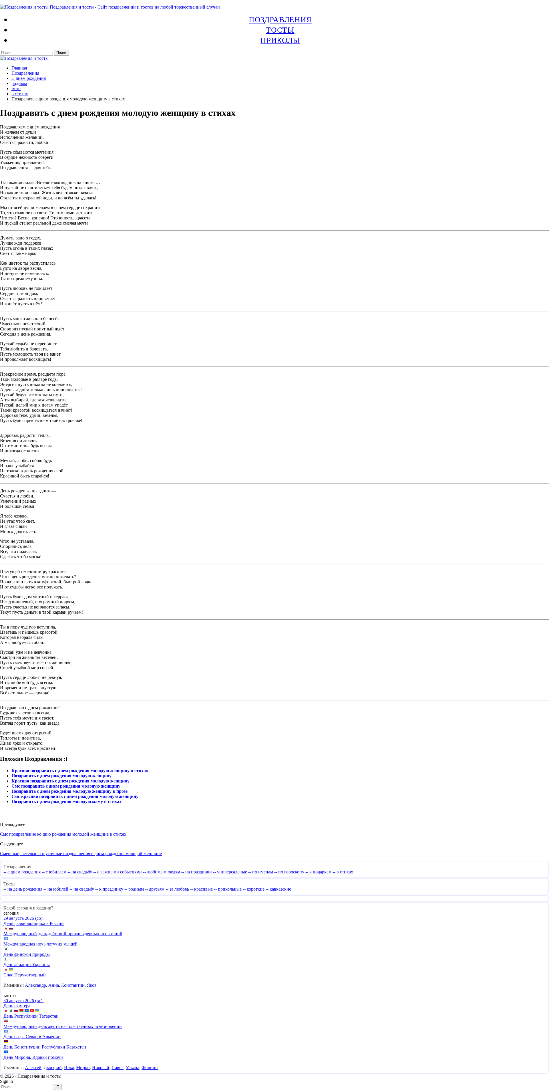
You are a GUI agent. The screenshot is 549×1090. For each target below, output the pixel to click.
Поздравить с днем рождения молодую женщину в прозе (69, 791)
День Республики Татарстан (31, 1016)
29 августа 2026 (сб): (23, 918)
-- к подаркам (318, 871)
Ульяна (132, 1067)
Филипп (150, 1067)
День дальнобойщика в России (33, 923)
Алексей (33, 1067)
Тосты (280, 30)
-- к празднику (109, 889)
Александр (35, 985)
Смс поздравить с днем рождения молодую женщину (65, 786)
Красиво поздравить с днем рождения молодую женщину (70, 780)
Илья (69, 1067)
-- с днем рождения (22, 871)
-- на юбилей (55, 889)
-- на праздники (196, 871)
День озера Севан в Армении (32, 1036)
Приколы (280, 40)
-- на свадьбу (79, 871)
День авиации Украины (26, 964)
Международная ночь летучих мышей (40, 944)
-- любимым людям (161, 871)
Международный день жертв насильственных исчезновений (62, 1026)
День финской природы (26, 954)
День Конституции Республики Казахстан (44, 1047)
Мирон (83, 1067)
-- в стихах (343, 871)
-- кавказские (278, 889)
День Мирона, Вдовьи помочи (33, 1057)
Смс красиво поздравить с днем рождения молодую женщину (74, 796)
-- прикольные (228, 889)
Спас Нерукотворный (24, 974)
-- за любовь (177, 889)
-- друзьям (154, 889)
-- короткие (253, 889)
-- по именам (260, 871)
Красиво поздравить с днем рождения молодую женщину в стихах (79, 770)
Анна (53, 985)
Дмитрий (53, 1067)
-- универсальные (230, 871)
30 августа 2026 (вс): (23, 1000)
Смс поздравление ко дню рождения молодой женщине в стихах (63, 834)
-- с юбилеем (54, 871)
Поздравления (280, 19)
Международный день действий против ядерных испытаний (62, 933)
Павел (118, 1067)
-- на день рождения (22, 889)
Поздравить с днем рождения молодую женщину (61, 775)
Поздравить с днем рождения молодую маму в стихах (66, 801)
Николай (100, 1067)
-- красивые (201, 889)
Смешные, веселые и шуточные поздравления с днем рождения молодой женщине (81, 853)
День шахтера (16, 1005)
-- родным (134, 889)
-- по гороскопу (289, 871)
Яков (92, 985)
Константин (73, 985)
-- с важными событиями (117, 871)
